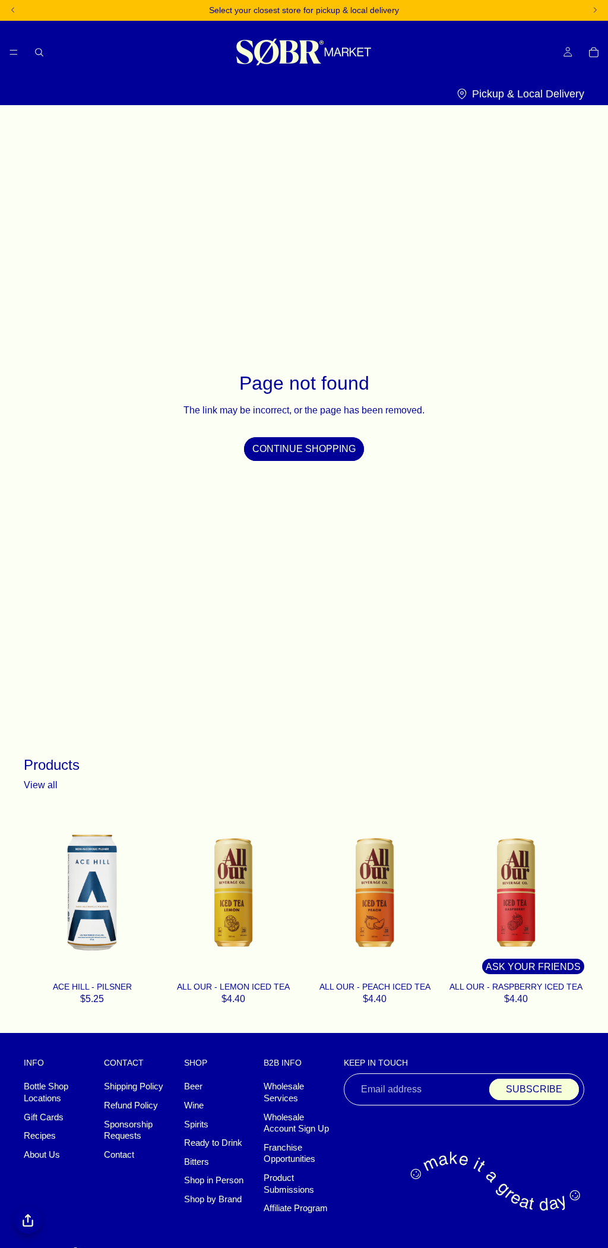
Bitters (196, 1162)
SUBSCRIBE (534, 1090)
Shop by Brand (213, 1199)
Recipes (40, 1136)
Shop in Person (213, 1181)
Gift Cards (44, 1117)
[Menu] (13, 51)
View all (41, 785)
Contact (119, 1154)
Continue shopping (304, 449)
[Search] (39, 52)
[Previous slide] (178, 893)
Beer (193, 1087)
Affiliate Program (296, 1209)
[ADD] (145, 962)
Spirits (196, 1124)
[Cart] (594, 52)
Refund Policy (131, 1105)
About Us (42, 1154)
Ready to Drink (213, 1143)
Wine (194, 1105)
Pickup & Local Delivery (528, 94)
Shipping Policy (133, 1087)
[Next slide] (289, 893)
